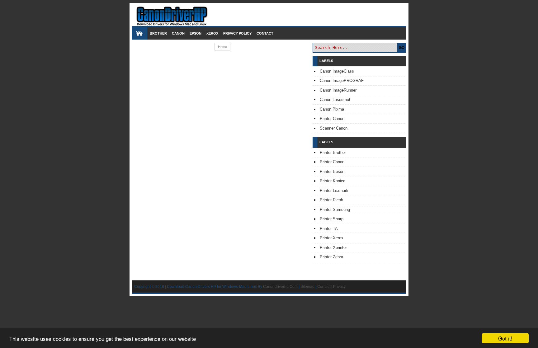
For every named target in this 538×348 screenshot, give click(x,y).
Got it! (505, 338)
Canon (178, 33)
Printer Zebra (331, 257)
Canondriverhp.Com (280, 286)
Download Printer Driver (269, 13)
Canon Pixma (332, 109)
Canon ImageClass (337, 71)
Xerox (212, 33)
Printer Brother (333, 152)
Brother (158, 33)
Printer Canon (332, 118)
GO (401, 47)
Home (222, 47)
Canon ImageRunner (338, 90)
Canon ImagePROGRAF (342, 80)
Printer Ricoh (331, 200)
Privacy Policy (237, 33)
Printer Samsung (335, 209)
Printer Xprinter (333, 247)
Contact (265, 33)
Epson (195, 33)
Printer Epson (332, 171)
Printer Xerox (331, 238)
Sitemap (307, 286)
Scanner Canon (333, 128)
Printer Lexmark (334, 190)
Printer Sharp (331, 219)
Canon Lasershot (335, 99)
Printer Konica (332, 181)
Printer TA (329, 228)
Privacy (339, 286)
